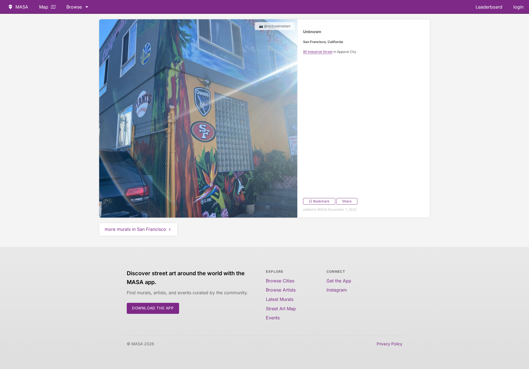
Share (347, 201)
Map (43, 7)
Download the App (153, 308)
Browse (74, 7)
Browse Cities (280, 281)
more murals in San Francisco (135, 229)
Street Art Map (281, 308)
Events (273, 317)
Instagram (336, 290)
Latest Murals (279, 299)
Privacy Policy (389, 343)
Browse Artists (281, 290)
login (518, 7)
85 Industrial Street (318, 52)
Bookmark (321, 201)
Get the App (338, 281)
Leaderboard (489, 7)
